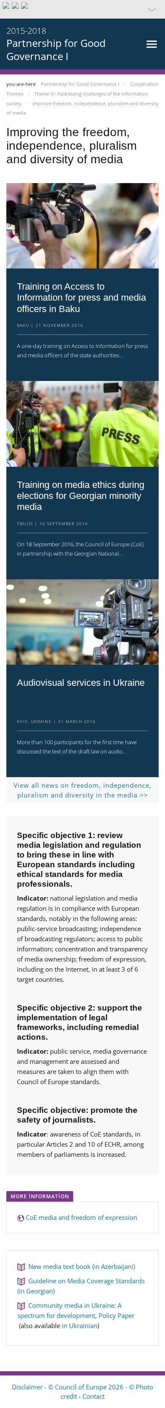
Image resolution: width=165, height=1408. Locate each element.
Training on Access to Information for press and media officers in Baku (81, 297)
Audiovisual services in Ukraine (81, 682)
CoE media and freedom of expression (81, 1217)
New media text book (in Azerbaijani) (80, 1266)
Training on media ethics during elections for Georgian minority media (80, 495)
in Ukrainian (79, 1325)
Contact (93, 1396)
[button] (82, 9)
